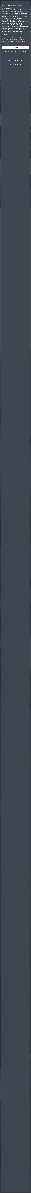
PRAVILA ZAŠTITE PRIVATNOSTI (15, 60)
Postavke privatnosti (15, 56)
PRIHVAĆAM (15, 47)
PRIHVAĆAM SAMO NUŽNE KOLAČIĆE (15, 51)
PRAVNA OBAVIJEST (15, 64)
